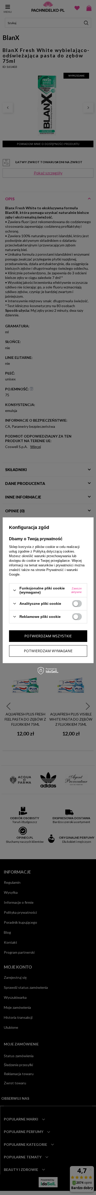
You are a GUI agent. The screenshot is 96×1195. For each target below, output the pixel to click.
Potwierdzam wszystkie (48, 635)
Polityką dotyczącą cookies (53, 551)
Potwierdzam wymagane (48, 650)
